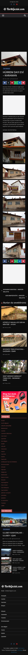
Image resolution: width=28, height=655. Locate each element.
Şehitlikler (3, 495)
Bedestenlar (4, 428)
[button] (14, 140)
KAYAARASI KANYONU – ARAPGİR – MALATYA (13, 291)
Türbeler (3, 503)
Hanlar (3, 451)
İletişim (3, 605)
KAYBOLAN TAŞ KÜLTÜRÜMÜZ (9, 462)
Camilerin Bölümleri (6, 433)
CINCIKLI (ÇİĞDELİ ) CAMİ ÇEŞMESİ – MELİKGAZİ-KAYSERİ (19, 569)
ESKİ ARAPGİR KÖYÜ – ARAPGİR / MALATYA (15, 297)
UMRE (2, 505)
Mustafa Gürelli (14, 78)
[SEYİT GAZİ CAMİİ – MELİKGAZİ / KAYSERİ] (6, 561)
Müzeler (3, 480)
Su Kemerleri (4, 500)
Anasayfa (3, 595)
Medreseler (4, 474)
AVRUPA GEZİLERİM (6, 425)
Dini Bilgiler (4, 441)
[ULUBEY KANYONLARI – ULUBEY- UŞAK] (14, 520)
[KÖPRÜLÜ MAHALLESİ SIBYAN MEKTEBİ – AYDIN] (14, 307)
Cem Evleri (4, 436)
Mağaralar (4, 472)
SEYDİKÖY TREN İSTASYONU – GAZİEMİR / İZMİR (14, 350)
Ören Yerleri (4, 485)
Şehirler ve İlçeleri (6, 492)
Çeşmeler (3, 438)
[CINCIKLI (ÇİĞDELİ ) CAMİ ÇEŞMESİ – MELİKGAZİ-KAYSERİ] (6, 570)
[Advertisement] (14, 32)
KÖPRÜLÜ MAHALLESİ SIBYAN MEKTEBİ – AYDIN (14, 323)
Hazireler (3, 454)
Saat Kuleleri (4, 490)
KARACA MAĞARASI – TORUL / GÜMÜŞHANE (18, 551)
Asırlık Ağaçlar (5, 423)
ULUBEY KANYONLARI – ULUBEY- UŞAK (13, 534)
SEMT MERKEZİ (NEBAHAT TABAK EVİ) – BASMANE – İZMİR (12, 378)
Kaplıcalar (3, 459)
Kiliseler (3, 467)
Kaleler (3, 456)
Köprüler (3, 469)
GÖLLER (3, 446)
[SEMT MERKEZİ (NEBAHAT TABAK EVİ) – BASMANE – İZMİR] (14, 361)
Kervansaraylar (5, 464)
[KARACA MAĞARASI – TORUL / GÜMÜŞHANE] (6, 552)
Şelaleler (3, 498)
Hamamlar (4, 449)
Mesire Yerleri (5, 477)
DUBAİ (3, 444)
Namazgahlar (4, 482)
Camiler (3, 431)
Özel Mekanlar (6, 68)
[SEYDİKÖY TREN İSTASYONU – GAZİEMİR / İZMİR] (14, 334)
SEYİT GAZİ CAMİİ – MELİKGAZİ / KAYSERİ (18, 559)
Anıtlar (3, 420)
